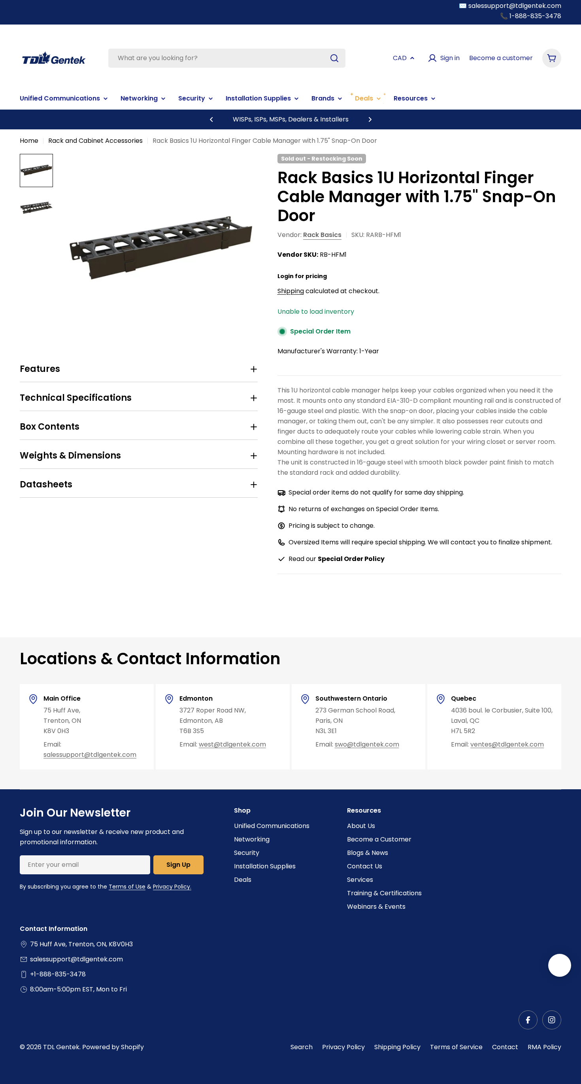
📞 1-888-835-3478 (530, 16)
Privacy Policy (343, 1047)
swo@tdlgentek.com (367, 744)
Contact (505, 1047)
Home (29, 140)
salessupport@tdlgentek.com (89, 754)
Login (285, 276)
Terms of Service (456, 1047)
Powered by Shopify (113, 1047)
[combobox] (226, 58)
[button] (211, 119)
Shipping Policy (397, 1047)
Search (301, 1047)
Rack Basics (322, 234)
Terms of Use (127, 887)
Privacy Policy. (172, 887)
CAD (400, 58)
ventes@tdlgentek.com (507, 744)
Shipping (290, 291)
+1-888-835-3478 (58, 974)
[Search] (334, 58)
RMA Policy (544, 1047)
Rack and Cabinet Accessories (95, 140)
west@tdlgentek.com (232, 744)
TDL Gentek (61, 1047)
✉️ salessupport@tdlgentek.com (510, 5)
